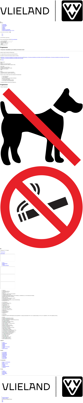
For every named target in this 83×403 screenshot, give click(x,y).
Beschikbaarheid (4, 263)
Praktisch (3, 28)
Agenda (3, 370)
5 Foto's (2, 59)
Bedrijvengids (4, 358)
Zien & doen (4, 26)
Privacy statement (5, 348)
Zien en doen (4, 372)
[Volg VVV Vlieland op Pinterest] (2, 401)
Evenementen (4, 371)
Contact (3, 342)
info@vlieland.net (6, 30)
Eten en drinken (4, 373)
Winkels (3, 374)
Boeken (3, 264)
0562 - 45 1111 (12, 30)
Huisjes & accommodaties (6, 29)
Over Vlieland (4, 352)
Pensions (3, 364)
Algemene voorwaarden (6, 346)
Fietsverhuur (4, 356)
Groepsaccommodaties (5, 366)
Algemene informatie (5, 265)
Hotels (3, 362)
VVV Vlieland (4, 357)
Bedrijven (3, 27)
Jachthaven (4, 367)
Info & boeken (2, 253)
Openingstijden (4, 343)
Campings (3, 365)
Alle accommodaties (14, 39)
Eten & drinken (4, 25)
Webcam (3, 345)
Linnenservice (4, 355)
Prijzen (3, 262)
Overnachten (4, 24)
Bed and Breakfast (5, 363)
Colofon (3, 347)
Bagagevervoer (4, 354)
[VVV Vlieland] (42, 396)
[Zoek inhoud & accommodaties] (10, 32)
